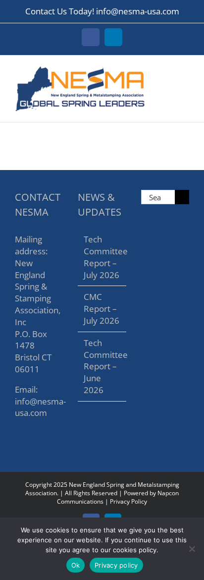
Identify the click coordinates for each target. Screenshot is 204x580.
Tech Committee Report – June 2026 (102, 366)
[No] (192, 549)
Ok (75, 565)
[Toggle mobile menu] (185, 70)
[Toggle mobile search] (167, 70)
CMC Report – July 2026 (101, 308)
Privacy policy (116, 565)
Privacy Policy (128, 501)
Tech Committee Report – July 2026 (102, 256)
